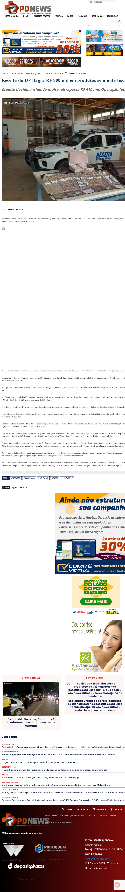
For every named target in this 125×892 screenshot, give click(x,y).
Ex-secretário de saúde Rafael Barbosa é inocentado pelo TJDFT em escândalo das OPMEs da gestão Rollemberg (63, 800)
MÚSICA (53, 737)
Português (97, 2)
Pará (106, 737)
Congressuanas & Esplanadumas (40, 725)
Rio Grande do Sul (114, 740)
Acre (46, 722)
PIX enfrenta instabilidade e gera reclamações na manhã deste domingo (41, 777)
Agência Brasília (19, 487)
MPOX (43, 737)
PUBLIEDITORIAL (28, 740)
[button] (119, 21)
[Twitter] (63, 809)
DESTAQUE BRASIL (23, 728)
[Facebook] (111, 809)
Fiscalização (29, 478)
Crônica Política (107, 725)
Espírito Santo (70, 731)
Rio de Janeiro (95, 740)
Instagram (101, 809)
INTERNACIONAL (52, 734)
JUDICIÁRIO (86, 734)
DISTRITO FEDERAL (12, 73)
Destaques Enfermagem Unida (103, 728)
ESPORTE (85, 731)
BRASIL (90, 722)
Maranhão (115, 734)
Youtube (84, 809)
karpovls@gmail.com (97, 858)
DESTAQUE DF (42, 728)
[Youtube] (78, 809)
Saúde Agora (33, 743)
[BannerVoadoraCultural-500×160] (104, 50)
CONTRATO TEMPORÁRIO (72, 725)
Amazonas (69, 722)
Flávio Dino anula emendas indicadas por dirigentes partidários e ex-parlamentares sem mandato (54, 769)
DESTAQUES (33, 73)
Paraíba (115, 737)
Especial (56, 731)
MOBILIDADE (30, 737)
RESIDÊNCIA (79, 740)
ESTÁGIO (97, 731)
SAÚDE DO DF (49, 743)
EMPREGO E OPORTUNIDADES (21, 731)
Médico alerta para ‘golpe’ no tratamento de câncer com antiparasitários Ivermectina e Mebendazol (56, 785)
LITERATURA (101, 734)
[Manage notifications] (117, 884)
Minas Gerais (14, 737)
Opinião (81, 737)
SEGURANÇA (65, 743)
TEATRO (113, 743)
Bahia (80, 722)
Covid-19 (92, 725)
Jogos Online (70, 734)
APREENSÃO (15, 478)
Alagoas (56, 722)
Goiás (9, 734)
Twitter (69, 809)
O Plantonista (53, 73)
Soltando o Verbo (84, 743)
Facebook (119, 809)
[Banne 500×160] (104, 36)
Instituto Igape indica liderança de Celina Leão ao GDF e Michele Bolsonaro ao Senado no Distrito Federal (58, 754)
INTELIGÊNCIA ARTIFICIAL (28, 734)
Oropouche (94, 737)
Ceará (100, 722)
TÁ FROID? (101, 743)
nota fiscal (43, 478)
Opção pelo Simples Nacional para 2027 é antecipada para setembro (39, 762)
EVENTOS (110, 731)
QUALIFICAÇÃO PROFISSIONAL (55, 740)
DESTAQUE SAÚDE (60, 728)
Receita (55, 478)
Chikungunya (113, 722)
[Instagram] (94, 809)
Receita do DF (67, 478)
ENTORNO (43, 731)
